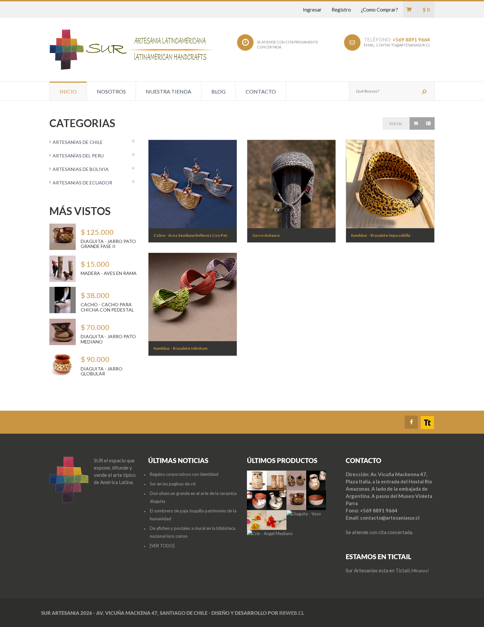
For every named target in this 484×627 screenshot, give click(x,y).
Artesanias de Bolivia (81, 169)
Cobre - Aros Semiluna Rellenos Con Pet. (190, 235)
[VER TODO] (162, 545)
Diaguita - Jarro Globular (101, 371)
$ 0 (426, 10)
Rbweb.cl (291, 613)
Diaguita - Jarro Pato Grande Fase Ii (108, 243)
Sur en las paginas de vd (173, 483)
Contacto (261, 91)
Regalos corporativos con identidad (184, 474)
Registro (341, 10)
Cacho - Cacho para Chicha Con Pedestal (107, 307)
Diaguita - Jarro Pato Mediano (108, 339)
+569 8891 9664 (411, 39)
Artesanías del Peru (78, 155)
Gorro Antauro (266, 235)
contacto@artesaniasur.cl (403, 45)
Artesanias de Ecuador (82, 182)
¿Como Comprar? (379, 10)
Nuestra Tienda (168, 91)
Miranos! (420, 570)
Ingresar (312, 10)
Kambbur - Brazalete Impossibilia (380, 235)
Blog (218, 91)
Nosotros (111, 91)
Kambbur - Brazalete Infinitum (180, 348)
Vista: (395, 123)
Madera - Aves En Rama (109, 273)
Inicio (68, 91)
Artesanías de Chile (78, 142)
